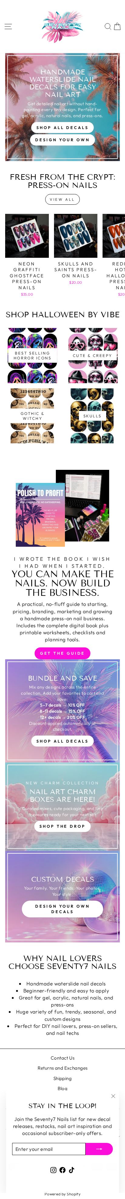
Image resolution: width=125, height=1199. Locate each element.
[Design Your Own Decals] (62, 896)
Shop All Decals (62, 127)
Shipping (62, 1078)
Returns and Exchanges (63, 1068)
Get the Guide (62, 653)
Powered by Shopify (62, 1193)
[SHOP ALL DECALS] (62, 710)
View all (62, 199)
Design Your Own (62, 139)
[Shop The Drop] (62, 806)
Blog (63, 1088)
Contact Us (62, 1058)
